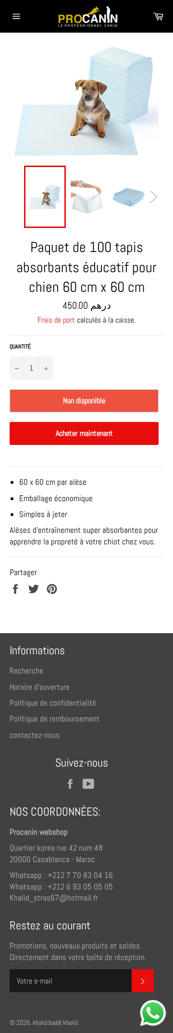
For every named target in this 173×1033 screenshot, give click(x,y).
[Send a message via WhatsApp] (153, 1013)
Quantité (20, 346)
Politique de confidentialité (53, 702)
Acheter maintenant (84, 433)
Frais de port (56, 320)
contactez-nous (35, 735)
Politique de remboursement (54, 718)
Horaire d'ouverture (40, 687)
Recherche (26, 670)
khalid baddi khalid (55, 1023)
